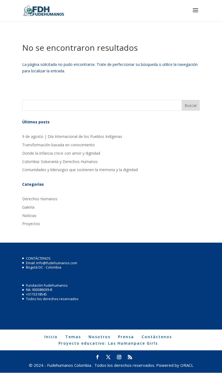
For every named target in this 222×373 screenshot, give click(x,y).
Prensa (126, 336)
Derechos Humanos (39, 198)
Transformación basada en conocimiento (58, 144)
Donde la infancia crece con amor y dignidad (61, 153)
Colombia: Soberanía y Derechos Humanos (60, 161)
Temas (73, 336)
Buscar (191, 105)
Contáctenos (157, 336)
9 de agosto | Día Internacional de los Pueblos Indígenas (72, 136)
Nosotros (99, 336)
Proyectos (31, 223)
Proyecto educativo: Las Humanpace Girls (108, 343)
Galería (28, 207)
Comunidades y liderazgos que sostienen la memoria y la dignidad (80, 169)
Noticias (29, 215)
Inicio (51, 336)
